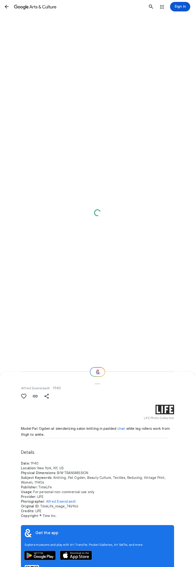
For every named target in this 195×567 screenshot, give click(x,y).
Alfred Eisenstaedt (35, 388)
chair (121, 428)
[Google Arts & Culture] (78, 6)
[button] (6, 6)
